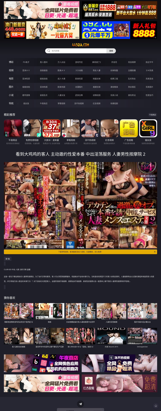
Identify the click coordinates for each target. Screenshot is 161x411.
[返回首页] (156, 406)
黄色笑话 (132, 95)
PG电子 (26, 62)
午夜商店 (43, 103)
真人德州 (43, 62)
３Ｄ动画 (79, 70)
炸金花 (114, 62)
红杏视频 (96, 103)
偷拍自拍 (43, 78)
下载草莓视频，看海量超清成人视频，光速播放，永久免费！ (80, 252)
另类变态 (149, 78)
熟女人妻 (96, 70)
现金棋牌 (132, 62)
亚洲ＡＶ (26, 70)
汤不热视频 (79, 103)
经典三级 (114, 78)
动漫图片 (79, 87)
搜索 (111, 51)
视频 (11, 70)
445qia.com (80, 44)
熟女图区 (132, 87)
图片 (11, 86)
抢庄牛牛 (149, 62)
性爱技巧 (149, 95)
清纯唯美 (114, 87)
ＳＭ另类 (149, 70)
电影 (11, 78)
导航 (11, 103)
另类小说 (114, 95)
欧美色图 (61, 87)
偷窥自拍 (26, 87)
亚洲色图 (43, 87)
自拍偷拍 (43, 70)
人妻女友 (61, 95)
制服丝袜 (96, 78)
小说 (11, 95)
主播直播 (132, 70)
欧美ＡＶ (61, 70)
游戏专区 (79, 62)
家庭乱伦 (43, 95)
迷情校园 (96, 95)
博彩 (11, 62)
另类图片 (149, 87)
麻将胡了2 (96, 62)
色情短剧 (114, 103)
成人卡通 (61, 78)
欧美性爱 (79, 78)
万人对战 (61, 62)
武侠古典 (79, 95)
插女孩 (26, 103)
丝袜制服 (114, 70)
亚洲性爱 (26, 78)
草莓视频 (61, 103)
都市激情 (26, 95)
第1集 (8, 259)
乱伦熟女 (132, 78)
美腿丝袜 (96, 87)
